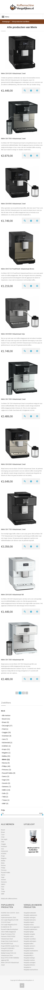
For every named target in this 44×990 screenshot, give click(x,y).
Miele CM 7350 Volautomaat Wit (12, 660)
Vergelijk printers (29, 948)
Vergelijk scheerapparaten (32, 927)
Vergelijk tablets (28, 953)
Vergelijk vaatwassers (30, 915)
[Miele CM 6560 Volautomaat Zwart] (22, 183)
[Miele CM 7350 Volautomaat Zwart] (22, 378)
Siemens (6, 786)
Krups (6, 749)
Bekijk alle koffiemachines (9, 898)
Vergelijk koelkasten (30, 913)
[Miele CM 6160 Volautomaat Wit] (22, 574)
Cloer (3, 837)
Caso (2, 834)
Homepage (6, 21)
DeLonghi (7, 726)
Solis (5, 793)
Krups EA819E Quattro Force (10, 946)
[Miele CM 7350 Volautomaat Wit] (22, 639)
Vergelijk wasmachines (31, 969)
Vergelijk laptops (29, 932)
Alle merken (6, 715)
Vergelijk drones (29, 924)
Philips (6, 766)
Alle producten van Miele (20, 21)
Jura (5, 739)
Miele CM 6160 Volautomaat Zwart (13, 73)
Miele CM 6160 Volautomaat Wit (12, 594)
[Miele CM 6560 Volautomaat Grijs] (22, 313)
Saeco (5, 776)
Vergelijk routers (29, 936)
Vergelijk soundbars (30, 939)
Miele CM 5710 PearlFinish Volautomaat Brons (17, 269)
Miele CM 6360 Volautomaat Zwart (13, 464)
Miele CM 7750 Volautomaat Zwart (13, 529)
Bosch (6, 719)
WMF (5, 803)
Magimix (6, 753)
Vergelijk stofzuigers (30, 941)
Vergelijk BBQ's (28, 955)
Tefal (5, 797)
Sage (5, 780)
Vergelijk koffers (28, 943)
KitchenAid (7, 742)
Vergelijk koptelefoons (30, 929)
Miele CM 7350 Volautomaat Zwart (13, 399)
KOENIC (6, 746)
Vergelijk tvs (27, 967)
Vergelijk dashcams (30, 920)
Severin (6, 783)
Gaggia (6, 732)
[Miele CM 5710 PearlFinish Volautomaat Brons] (22, 248)
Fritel (5, 729)
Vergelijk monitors (29, 960)
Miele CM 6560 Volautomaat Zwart (13, 204)
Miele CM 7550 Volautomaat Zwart (13, 138)
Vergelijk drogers (29, 922)
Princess (6, 770)
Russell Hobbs (8, 773)
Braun (5, 722)
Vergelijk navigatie (29, 934)
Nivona (6, 763)
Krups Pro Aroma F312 (8, 934)
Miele (6, 759)
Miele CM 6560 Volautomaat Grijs (13, 334)
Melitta (6, 756)
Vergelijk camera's (29, 946)
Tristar (5, 800)
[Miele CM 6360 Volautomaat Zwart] (22, 443)
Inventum (6, 736)
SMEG (6, 790)
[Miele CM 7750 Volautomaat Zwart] (22, 508)
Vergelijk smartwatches (31, 951)
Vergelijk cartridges (29, 917)
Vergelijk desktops (29, 958)
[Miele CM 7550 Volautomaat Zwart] (22, 118)
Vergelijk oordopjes (29, 962)
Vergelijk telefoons (29, 965)
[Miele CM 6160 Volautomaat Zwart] (22, 52)
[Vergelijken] (37, 90)
